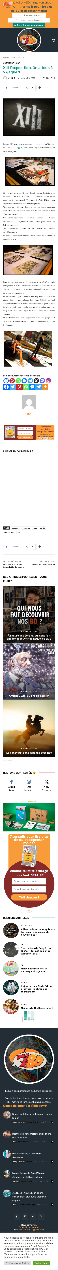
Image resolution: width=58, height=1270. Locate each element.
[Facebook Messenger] (24, 380)
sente (42, 528)
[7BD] (5, 78)
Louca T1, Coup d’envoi (43, 564)
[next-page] (10, 762)
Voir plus (28, 1019)
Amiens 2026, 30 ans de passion (29, 695)
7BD (13, 78)
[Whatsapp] (18, 380)
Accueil (6, 57)
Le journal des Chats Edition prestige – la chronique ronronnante (37, 989)
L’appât (19, 147)
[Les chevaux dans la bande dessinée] (29, 728)
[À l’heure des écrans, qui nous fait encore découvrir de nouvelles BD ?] (29, 614)
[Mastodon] (42, 380)
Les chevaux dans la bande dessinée (29, 752)
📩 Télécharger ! (25, 437)
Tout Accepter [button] (41, 1263)
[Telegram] (30, 380)
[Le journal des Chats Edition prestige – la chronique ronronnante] (11, 987)
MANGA (24, 983)
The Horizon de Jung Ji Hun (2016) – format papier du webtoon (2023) (36, 951)
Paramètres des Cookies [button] (17, 1263)
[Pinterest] (12, 380)
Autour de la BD (18, 57)
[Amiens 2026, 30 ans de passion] (29, 671)
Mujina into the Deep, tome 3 (37, 1008)
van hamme (9, 532)
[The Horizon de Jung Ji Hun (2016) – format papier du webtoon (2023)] (11, 949)
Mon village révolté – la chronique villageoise (34, 970)
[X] (36, 380)
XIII (19, 532)
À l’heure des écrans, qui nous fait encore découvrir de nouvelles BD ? (29, 637)
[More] (40, 88)
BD (22, 945)
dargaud (15, 528)
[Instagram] (48, 380)
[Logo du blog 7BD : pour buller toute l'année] (29, 40)
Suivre (29, 780)
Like (11, 780)
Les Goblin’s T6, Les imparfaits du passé (13, 565)
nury (35, 528)
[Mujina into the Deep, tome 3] (11, 1006)
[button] (29, 14)
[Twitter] (13, 387)
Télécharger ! (29, 897)
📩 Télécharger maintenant (29, 25)
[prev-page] (5, 762)
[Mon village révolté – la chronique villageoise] (11, 968)
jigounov (26, 528)
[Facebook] (6, 380)
